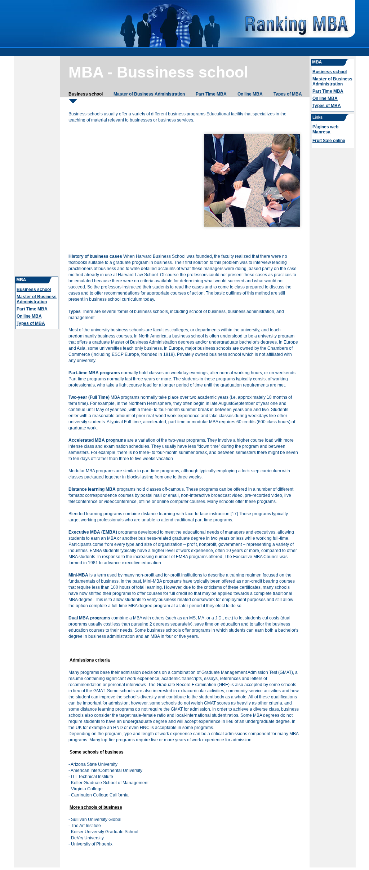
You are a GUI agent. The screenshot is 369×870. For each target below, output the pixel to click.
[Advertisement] (36, 166)
